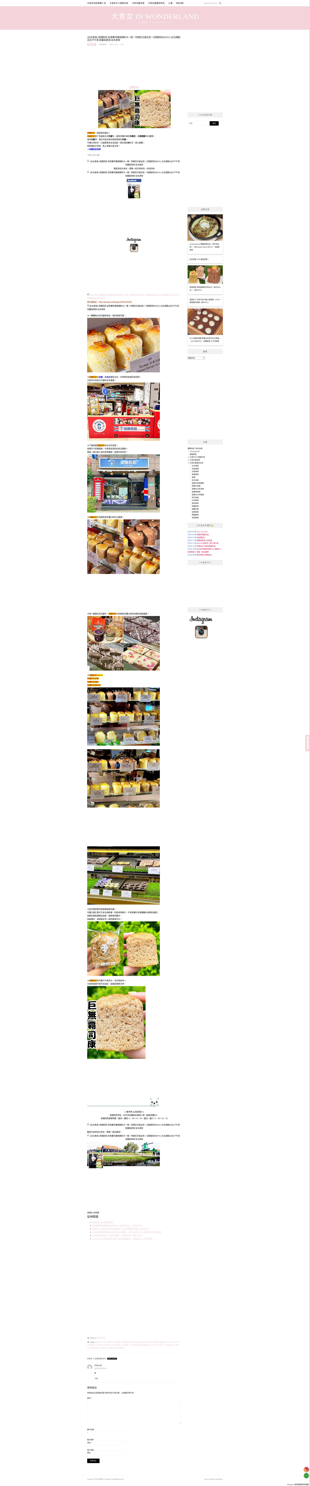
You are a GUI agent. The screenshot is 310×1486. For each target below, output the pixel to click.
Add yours (112, 1358)
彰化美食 (195, 480)
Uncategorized (195, 451)
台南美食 (195, 471)
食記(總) (180, 3)
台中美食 (195, 466)
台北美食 (125, 1345)
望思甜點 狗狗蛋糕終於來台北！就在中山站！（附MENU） (117, 1226)
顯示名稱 (90, 1431)
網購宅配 (195, 509)
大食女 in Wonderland (155, 16)
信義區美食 (147, 1342)
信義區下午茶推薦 (113, 1342)
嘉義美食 (195, 474)
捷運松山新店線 (198, 489)
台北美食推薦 (134, 1345)
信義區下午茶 (100, 1342)
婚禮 (193, 477)
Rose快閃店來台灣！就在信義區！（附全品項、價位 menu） (117, 1235)
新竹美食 (195, 497)
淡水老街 (101, 1348)
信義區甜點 (125, 1342)
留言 (89, 1398)
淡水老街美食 (111, 1348)
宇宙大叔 (98, 1365)
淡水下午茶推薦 (165, 1345)
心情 (170, 3)
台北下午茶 (169, 1342)
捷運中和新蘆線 (198, 483)
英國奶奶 (134, 87)
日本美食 (195, 500)
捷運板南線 (91, 44)
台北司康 (98, 1345)
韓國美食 (195, 515)
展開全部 (191, 448)
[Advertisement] (134, 67)
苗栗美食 (195, 512)
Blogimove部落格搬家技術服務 (298, 1484)
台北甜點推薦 (115, 1345)
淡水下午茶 (154, 1345)
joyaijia (103, 44)
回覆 (96, 1378)
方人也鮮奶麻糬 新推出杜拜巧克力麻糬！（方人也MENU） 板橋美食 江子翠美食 (126, 1232)
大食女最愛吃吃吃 (156, 3)
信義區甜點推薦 (136, 1342)
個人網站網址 (90, 1451)
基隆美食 (193, 454)
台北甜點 (106, 1345)
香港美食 (195, 518)
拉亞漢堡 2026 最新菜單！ (103, 1222)
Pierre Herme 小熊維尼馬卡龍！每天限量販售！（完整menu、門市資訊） (122, 1239)
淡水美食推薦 (92, 1348)
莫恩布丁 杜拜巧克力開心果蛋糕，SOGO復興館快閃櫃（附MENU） (121, 1229)
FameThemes (219, 1479)
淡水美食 (175, 1345)
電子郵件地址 (90, 1441)
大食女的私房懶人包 (96, 3)
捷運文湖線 (196, 486)
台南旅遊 (195, 469)
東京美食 (195, 503)
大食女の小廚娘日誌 (119, 3)
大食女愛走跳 (138, 3)
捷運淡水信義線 (198, 495)
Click (307, 743)
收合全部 (199, 448)
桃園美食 (195, 506)
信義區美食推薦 (158, 1342)
